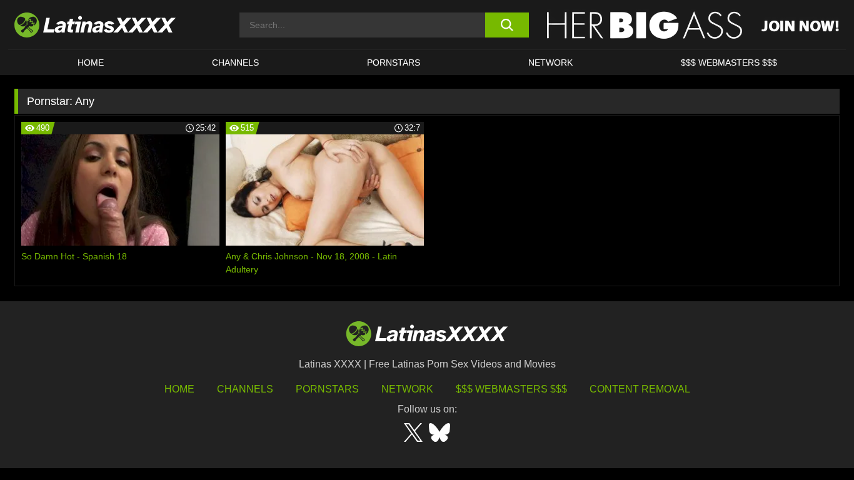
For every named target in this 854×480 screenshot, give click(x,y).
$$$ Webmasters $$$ (511, 389)
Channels (245, 389)
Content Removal (640, 389)
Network (550, 63)
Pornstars (393, 63)
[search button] (506, 25)
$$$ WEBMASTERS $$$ (729, 63)
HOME (91, 63)
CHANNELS (235, 63)
